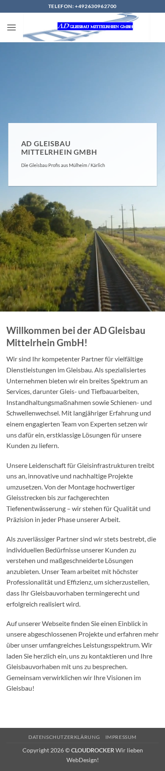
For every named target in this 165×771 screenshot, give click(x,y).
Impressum (121, 737)
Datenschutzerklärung (64, 737)
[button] (11, 27)
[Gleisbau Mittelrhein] (87, 27)
